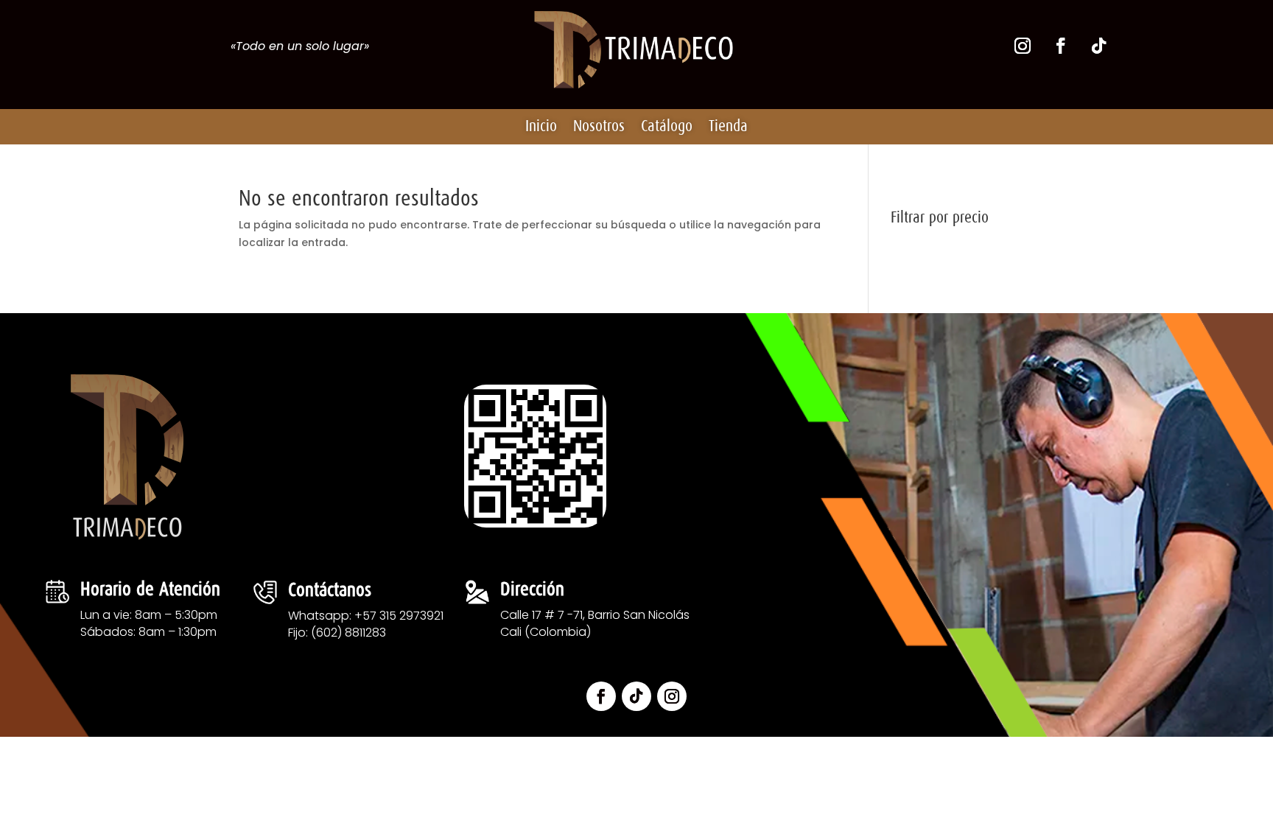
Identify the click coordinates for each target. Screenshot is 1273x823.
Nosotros (599, 127)
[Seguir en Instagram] (1022, 45)
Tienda (728, 127)
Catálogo (666, 127)
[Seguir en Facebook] (1061, 45)
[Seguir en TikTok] (1099, 45)
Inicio (541, 127)
